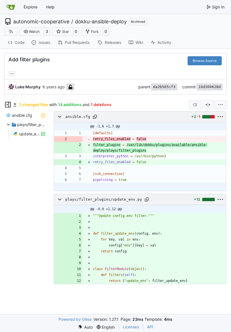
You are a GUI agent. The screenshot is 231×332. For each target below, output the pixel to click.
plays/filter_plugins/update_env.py (103, 199)
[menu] (220, 104)
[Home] (11, 7)
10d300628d (209, 87)
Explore (30, 7)
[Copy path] (95, 117)
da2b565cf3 (164, 87)
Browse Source (205, 61)
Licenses (131, 326)
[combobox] (195, 104)
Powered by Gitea (75, 319)
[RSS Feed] (11, 31)
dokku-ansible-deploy (101, 21)
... (12, 73)
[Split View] (208, 104)
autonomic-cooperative (41, 21)
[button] (31, 31)
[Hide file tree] (8, 104)
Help (50, 7)
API (150, 326)
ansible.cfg (77, 117)
